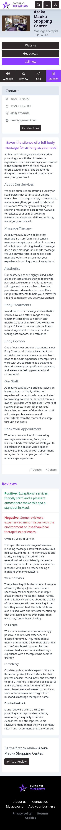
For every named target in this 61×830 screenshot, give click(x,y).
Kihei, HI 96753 (20, 99)
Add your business (41, 806)
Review (23, 79)
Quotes (53, 79)
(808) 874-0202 (19, 113)
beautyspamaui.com (24, 120)
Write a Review (17, 761)
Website (30, 45)
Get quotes (30, 53)
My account (14, 806)
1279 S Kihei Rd (20, 106)
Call (38, 79)
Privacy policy (22, 813)
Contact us (40, 801)
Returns (42, 813)
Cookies (30, 818)
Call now (30, 61)
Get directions (30, 128)
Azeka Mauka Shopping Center (43, 18)
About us (19, 801)
